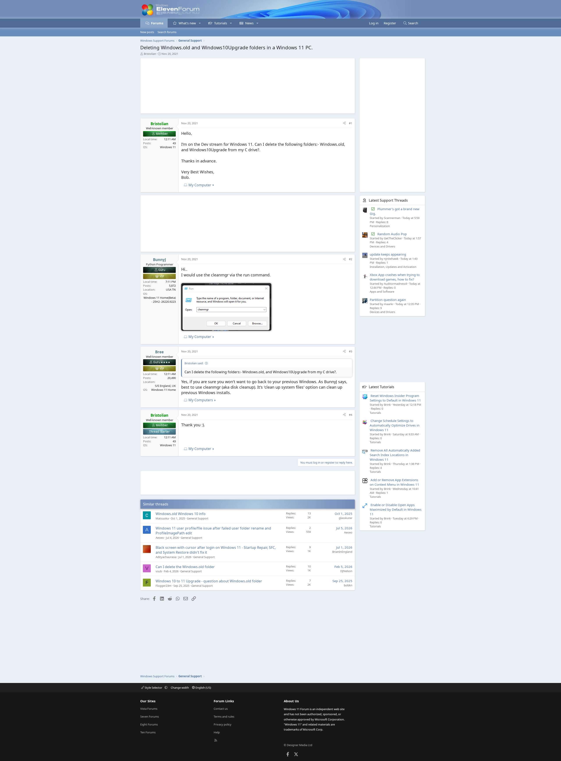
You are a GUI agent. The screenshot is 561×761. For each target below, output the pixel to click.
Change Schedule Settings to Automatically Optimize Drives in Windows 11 (394, 425)
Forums (157, 23)
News (249, 23)
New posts (147, 32)
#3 (350, 351)
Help (217, 732)
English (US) (203, 688)
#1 (350, 123)
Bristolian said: (194, 363)
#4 (350, 415)
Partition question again (388, 299)
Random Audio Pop (392, 234)
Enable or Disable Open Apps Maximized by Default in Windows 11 (395, 509)
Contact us (221, 709)
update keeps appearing (388, 254)
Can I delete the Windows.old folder (185, 566)
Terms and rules (224, 716)
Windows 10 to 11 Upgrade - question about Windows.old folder (209, 581)
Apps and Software (382, 291)
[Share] (344, 123)
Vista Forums (148, 709)
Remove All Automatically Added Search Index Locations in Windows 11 (395, 455)
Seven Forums (149, 716)
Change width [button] (180, 688)
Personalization (380, 226)
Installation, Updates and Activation (393, 267)
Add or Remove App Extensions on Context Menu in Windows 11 (394, 482)
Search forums (167, 32)
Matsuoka (162, 518)
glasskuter (345, 518)
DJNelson (346, 571)
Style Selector (153, 688)
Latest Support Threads (388, 200)
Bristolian (150, 54)
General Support (197, 518)
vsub (159, 571)
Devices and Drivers (382, 246)
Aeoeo (160, 538)
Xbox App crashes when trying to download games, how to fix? (395, 276)
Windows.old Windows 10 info (181, 513)
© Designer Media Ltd (298, 745)
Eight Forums (149, 724)
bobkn (348, 585)
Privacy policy (222, 724)
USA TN (171, 290)
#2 (350, 259)
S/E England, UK (165, 386)
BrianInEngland (342, 552)
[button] (199, 23)
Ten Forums (148, 732)
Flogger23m (163, 586)
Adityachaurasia (166, 557)
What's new (187, 23)
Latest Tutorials (381, 386)
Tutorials (220, 23)
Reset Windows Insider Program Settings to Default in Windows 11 (395, 397)
